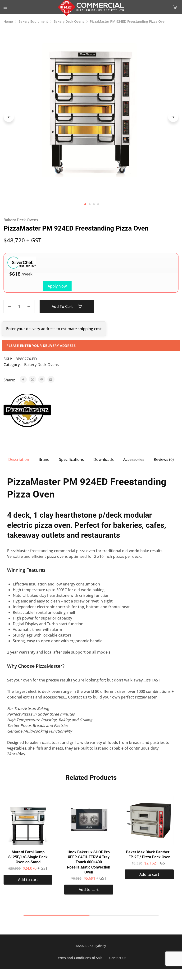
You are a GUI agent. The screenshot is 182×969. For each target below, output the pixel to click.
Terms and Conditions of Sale (79, 958)
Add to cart (63, 306)
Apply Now (57, 286)
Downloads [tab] (103, 459)
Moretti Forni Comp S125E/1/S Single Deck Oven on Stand (28, 857)
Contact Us (117, 958)
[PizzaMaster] (27, 411)
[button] (28, 880)
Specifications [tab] (71, 459)
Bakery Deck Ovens (69, 21)
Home (8, 21)
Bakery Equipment (33, 21)
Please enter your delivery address (41, 345)
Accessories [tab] (133, 459)
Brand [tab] (44, 459)
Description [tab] (18, 459)
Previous (9, 117)
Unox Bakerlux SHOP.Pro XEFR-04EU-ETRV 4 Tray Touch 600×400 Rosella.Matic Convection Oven (88, 862)
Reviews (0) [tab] (164, 459)
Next (173, 117)
